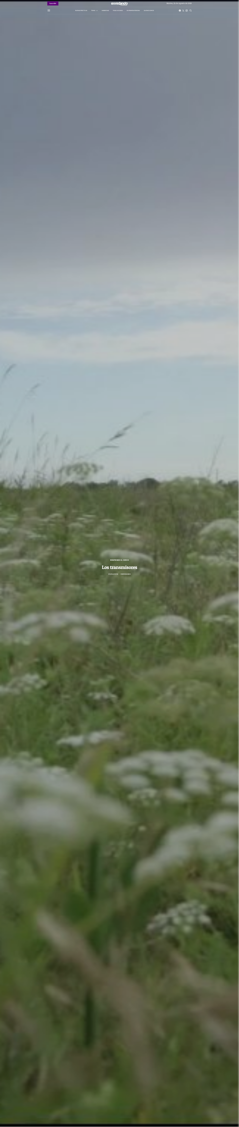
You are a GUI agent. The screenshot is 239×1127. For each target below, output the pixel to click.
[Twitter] (183, 11)
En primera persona (133, 10)
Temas (93, 10)
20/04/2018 (113, 574)
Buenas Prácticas (81, 10)
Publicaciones (118, 10)
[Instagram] (187, 11)
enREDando (126, 574)
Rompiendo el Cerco (119, 560)
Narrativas (105, 10)
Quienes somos (149, 10)
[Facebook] (180, 11)
